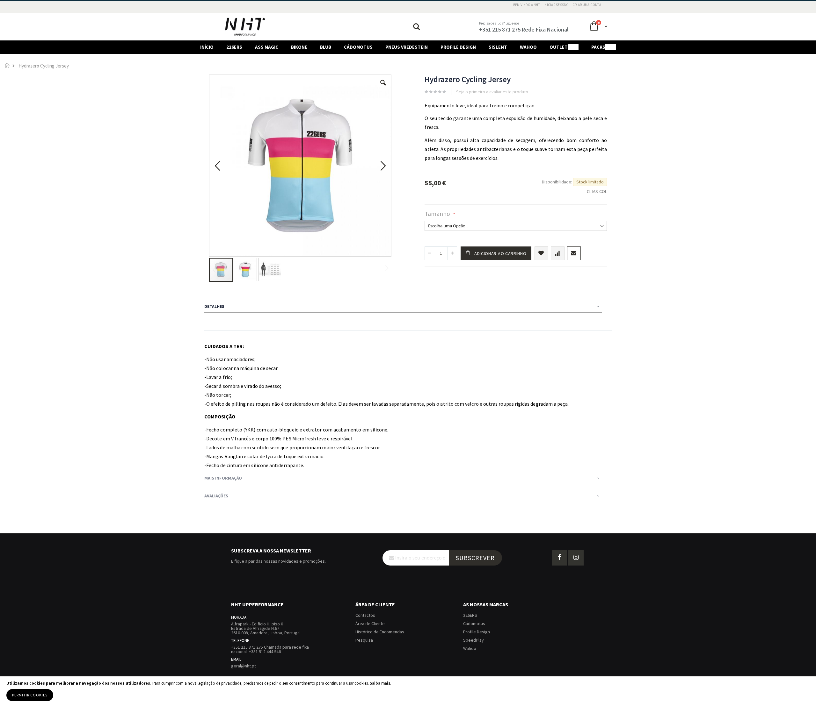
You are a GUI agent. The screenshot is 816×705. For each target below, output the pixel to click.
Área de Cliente (370, 623)
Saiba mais (380, 683)
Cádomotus (474, 623)
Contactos (365, 615)
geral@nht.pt (243, 666)
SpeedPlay (473, 640)
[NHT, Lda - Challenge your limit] (245, 27)
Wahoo (469, 648)
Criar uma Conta (586, 5)
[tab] (408, 307)
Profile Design (476, 632)
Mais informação (223, 478)
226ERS (470, 615)
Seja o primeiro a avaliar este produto (492, 92)
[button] (383, 87)
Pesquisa (364, 640)
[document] (408, 690)
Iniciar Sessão (556, 5)
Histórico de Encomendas (379, 632)
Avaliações (216, 496)
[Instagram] (576, 558)
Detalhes (214, 306)
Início (7, 65)
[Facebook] (559, 558)
